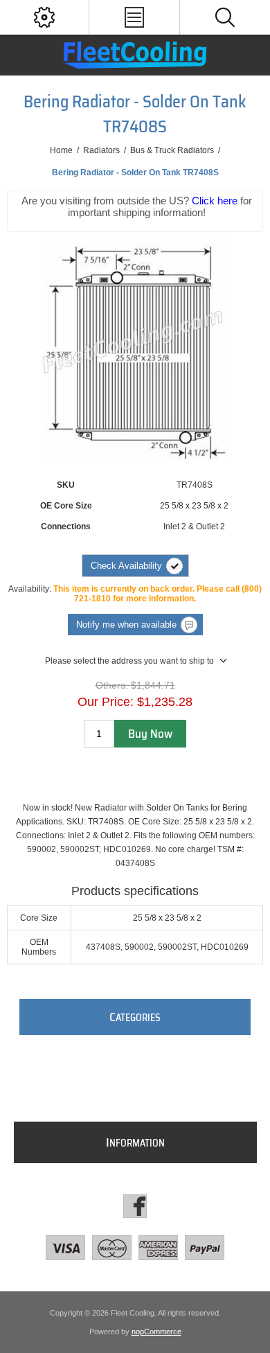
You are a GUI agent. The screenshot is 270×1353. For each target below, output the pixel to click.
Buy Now (150, 734)
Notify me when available (126, 624)
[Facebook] (135, 1206)
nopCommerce (156, 1331)
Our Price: (106, 702)
